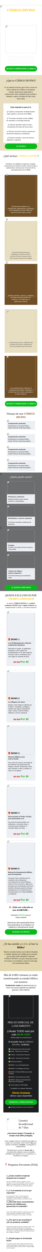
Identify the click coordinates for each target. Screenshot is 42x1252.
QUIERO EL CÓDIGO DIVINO (21, 1102)
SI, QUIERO (21, 146)
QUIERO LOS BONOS (21, 932)
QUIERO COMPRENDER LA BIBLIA (21, 69)
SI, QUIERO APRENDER (21, 587)
